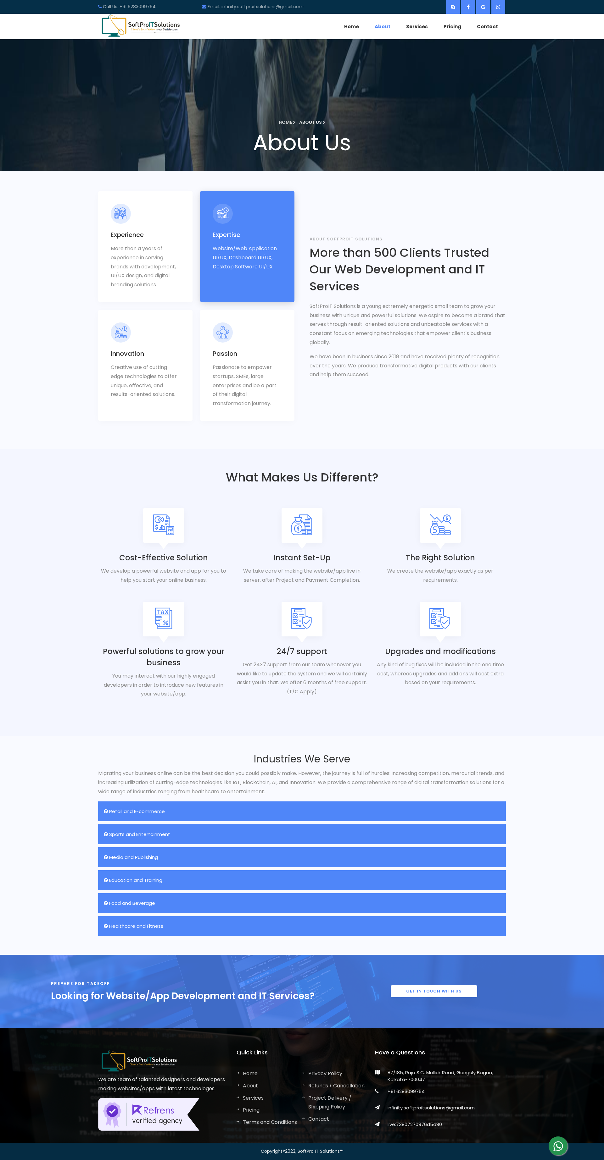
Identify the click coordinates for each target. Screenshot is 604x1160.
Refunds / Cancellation (336, 1085)
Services (417, 26)
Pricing (452, 26)
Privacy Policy (325, 1073)
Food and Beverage (131, 903)
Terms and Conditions (270, 1122)
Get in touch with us (434, 991)
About (382, 26)
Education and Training (135, 880)
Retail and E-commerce (136, 811)
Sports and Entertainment (139, 834)
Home (351, 26)
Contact (487, 26)
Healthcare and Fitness (135, 926)
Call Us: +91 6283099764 (129, 6)
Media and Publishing (133, 857)
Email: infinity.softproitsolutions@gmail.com (255, 6)
